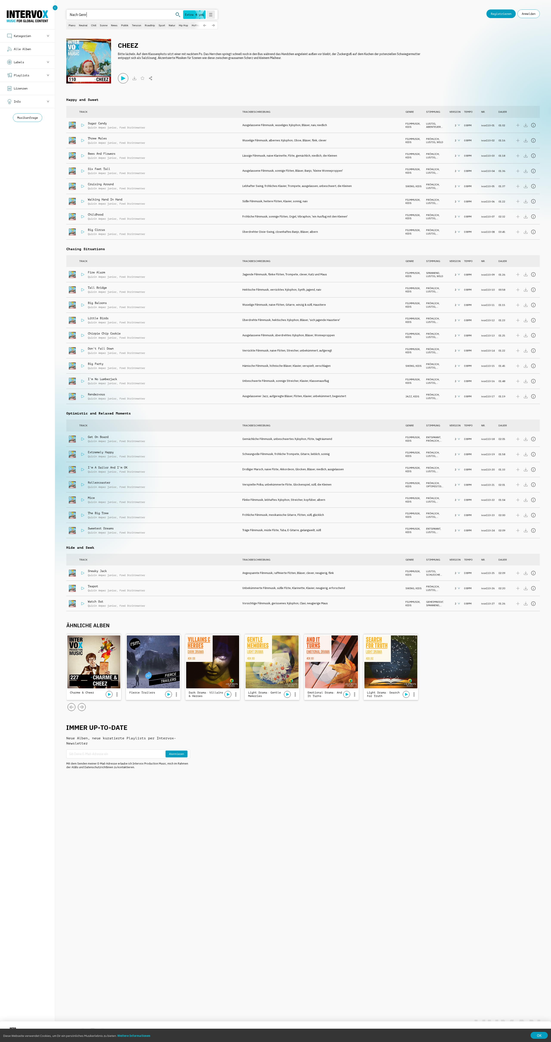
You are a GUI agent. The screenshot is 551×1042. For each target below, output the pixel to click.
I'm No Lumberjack (102, 379)
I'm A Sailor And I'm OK (107, 467)
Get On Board (98, 437)
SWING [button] (410, 186)
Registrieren (501, 13)
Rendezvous (96, 394)
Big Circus (96, 229)
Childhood (95, 214)
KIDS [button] (409, 126)
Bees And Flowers (101, 153)
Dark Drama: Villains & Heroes (206, 694)
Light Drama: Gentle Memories (264, 694)
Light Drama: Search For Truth (383, 694)
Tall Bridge (97, 287)
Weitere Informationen (133, 1036)
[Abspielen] (123, 78)
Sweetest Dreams (101, 528)
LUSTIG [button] (430, 123)
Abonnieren (176, 753)
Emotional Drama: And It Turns (325, 694)
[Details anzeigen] (533, 125)
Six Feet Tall (99, 169)
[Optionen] (116, 694)
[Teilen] (151, 78)
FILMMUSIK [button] (413, 123)
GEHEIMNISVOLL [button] (436, 601)
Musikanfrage (27, 117)
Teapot (93, 586)
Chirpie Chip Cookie (104, 333)
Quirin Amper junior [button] (102, 127)
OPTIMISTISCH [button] (435, 486)
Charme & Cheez (82, 692)
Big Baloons (97, 303)
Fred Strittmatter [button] (132, 127)
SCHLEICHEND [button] (435, 574)
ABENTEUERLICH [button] (436, 126)
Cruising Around (101, 184)
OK (539, 1035)
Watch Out (95, 601)
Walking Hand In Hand (105, 199)
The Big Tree (98, 513)
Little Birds (98, 318)
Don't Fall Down (101, 348)
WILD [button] (440, 142)
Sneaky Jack (97, 571)
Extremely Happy (101, 452)
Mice (91, 497)
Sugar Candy (97, 123)
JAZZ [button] (409, 396)
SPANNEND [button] (432, 272)
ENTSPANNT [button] (433, 437)
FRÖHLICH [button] (432, 138)
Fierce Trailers (142, 692)
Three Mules (97, 138)
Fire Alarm (96, 272)
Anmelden (529, 13)
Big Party (95, 363)
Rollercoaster (99, 482)
